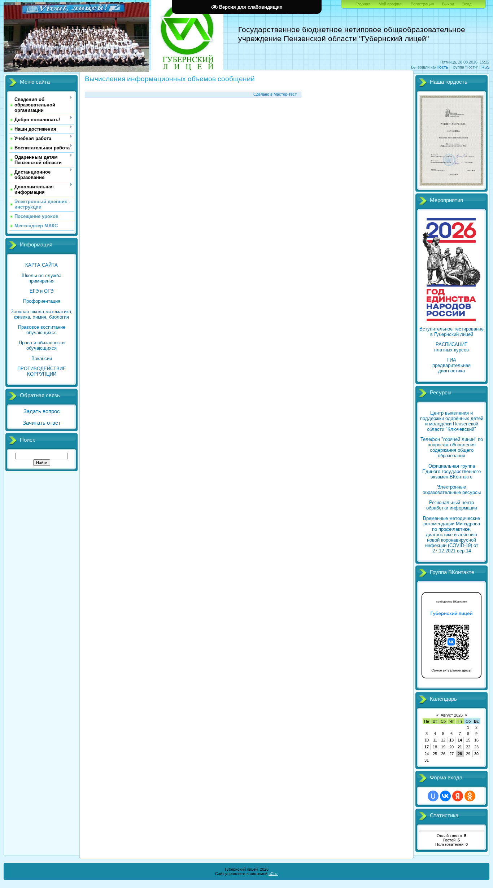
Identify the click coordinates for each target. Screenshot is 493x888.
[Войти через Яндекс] (457, 796)
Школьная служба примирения (41, 278)
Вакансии (41, 358)
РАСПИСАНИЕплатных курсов (451, 347)
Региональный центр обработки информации (451, 505)
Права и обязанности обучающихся (42, 345)
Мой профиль (391, 4)
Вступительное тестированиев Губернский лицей (451, 331)
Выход (448, 4)
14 (460, 740)
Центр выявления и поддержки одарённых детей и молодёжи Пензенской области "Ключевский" (451, 421)
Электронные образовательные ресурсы (452, 489)
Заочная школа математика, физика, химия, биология (42, 314)
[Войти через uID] (433, 796)
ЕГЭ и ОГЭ (41, 291)
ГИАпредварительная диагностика (451, 365)
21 (460, 747)
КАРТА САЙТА (41, 265)
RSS (485, 67)
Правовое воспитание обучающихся (41, 329)
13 (451, 740)
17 (426, 747)
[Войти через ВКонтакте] (445, 796)
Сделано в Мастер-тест (275, 94)
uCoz (273, 873)
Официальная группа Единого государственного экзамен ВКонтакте (451, 471)
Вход (466, 4)
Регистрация (422, 4)
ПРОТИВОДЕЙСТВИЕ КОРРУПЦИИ (41, 371)
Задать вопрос (41, 411)
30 (476, 754)
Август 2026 (452, 715)
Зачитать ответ (42, 423)
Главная (362, 4)
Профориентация (41, 301)
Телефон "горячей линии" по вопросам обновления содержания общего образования (451, 447)
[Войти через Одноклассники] (469, 796)
